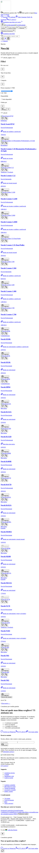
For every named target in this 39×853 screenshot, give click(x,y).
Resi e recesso (29, 812)
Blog (5, 802)
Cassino (8, 810)
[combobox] (11, 36)
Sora (12, 810)
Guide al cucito (8, 778)
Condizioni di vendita (7, 812)
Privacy (15, 812)
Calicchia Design (12, 830)
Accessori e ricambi (10, 790)
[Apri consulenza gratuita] (2, 850)
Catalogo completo (9, 785)
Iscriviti (5, 745)
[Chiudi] (2, 833)
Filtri (5, 109)
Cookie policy (21, 812)
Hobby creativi (8, 791)
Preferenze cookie (23, 814)
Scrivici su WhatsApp (9, 732)
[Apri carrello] (8, 38)
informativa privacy (8, 751)
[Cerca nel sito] (2, 38)
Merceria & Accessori (7, 31)
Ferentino (20, 810)
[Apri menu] (2, 24)
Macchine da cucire (10, 786)
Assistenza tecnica (9, 773)
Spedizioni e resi (9, 776)
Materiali (22, 28)
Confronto (13, 17)
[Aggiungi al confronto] (6, 118)
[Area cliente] (5, 39)
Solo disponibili (7, 99)
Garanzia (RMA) (13, 814)
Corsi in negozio (9, 800)
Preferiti (5, 17)
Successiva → (6, 703)
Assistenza (9, 33)
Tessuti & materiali (9, 788)
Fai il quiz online (33, 732)
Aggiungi (6, 139)
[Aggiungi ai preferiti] (2, 118)
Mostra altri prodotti (6, 697)
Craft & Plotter (12, 28)
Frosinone (3, 810)
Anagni (16, 810)
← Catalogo (4, 41)
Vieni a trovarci (8, 803)
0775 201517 (12, 19)
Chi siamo (7, 798)
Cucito (3, 28)
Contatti (6, 774)
